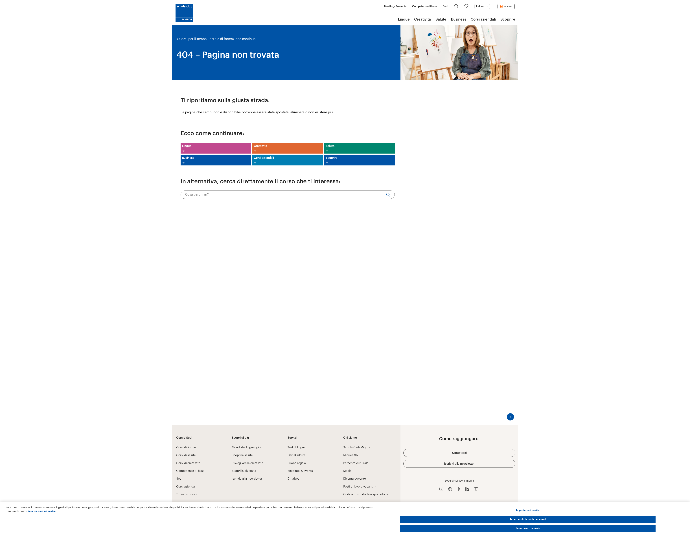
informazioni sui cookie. (42, 511)
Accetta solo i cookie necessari (528, 519)
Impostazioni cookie (527, 510)
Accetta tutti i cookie (528, 528)
